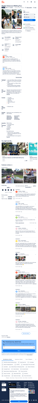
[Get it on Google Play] (12, 384)
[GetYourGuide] (3, 2)
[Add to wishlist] (27, 143)
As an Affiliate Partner (31, 387)
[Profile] (34, 2)
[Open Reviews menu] (35, 191)
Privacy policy (19, 387)
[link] (15, 152)
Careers (25, 385)
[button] (9, 7)
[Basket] (27, 2)
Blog (24, 387)
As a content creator (31, 385)
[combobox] (28, 187)
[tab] (7, 359)
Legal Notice (18, 385)
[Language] (31, 2)
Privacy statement (29, 354)
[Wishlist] (24, 2)
